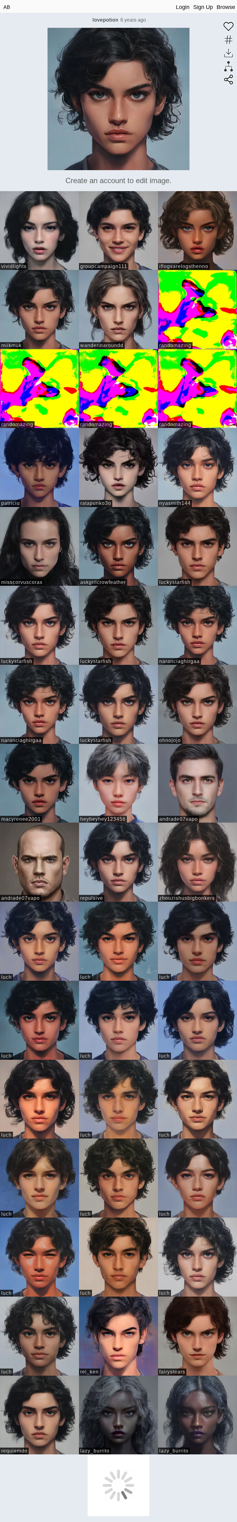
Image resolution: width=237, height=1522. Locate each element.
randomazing (175, 345)
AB (6, 7)
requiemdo (14, 1450)
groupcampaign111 (103, 266)
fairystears (172, 1371)
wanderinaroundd (101, 345)
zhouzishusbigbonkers (187, 898)
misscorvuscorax (22, 582)
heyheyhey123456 (103, 819)
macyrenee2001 (21, 819)
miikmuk (11, 345)
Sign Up (203, 7)
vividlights (14, 266)
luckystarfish (174, 582)
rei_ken (89, 1371)
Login (182, 7)
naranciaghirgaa (179, 661)
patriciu (10, 503)
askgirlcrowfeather (103, 582)
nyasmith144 (175, 503)
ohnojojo (170, 740)
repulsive (91, 898)
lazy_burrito (95, 1450)
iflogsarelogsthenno (183, 266)
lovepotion (105, 20)
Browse (226, 7)
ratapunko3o (95, 503)
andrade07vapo (178, 819)
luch (6, 977)
